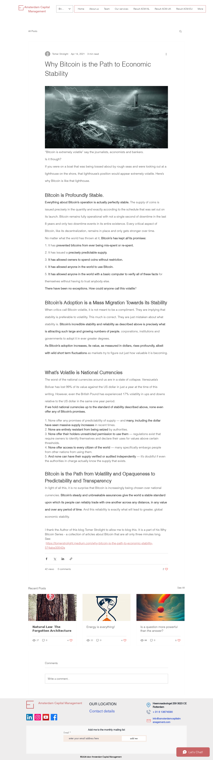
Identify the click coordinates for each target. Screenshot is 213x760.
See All (181, 587)
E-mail (66, 733)
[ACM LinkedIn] (29, 717)
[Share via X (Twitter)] (54, 558)
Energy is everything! (101, 627)
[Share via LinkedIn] (62, 558)
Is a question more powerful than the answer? (159, 629)
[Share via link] (71, 558)
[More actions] (166, 54)
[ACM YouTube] (46, 717)
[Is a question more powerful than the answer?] (160, 607)
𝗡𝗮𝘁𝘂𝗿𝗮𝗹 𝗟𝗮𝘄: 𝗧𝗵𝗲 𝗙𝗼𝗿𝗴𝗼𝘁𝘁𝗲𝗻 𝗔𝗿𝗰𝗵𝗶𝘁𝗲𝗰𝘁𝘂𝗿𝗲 (51, 629)
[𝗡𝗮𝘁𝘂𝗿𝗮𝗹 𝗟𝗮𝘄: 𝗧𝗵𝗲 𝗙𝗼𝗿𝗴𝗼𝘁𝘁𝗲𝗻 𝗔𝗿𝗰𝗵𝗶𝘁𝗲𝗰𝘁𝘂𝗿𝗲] (52, 607)
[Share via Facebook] (46, 558)
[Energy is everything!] (107, 607)
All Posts (32, 31)
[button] (180, 31)
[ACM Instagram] (37, 717)
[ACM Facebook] (54, 717)
